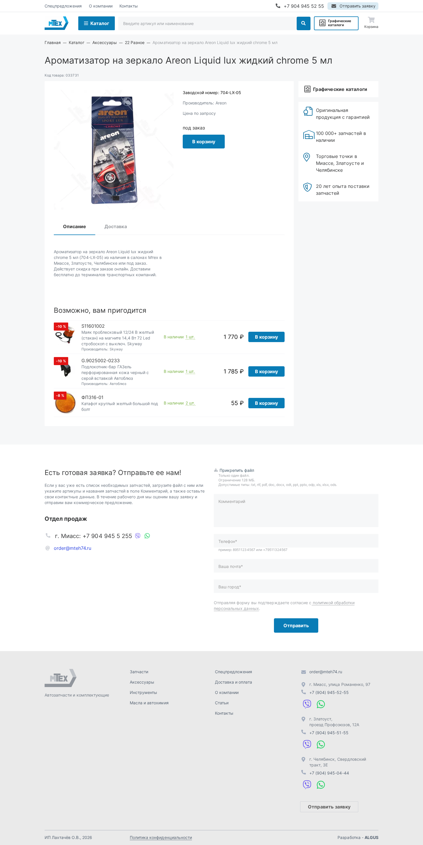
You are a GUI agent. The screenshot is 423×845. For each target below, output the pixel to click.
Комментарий (231, 501)
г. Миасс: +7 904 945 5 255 (93, 536)
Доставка (115, 226)
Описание (74, 226)
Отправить (296, 625)
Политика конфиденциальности (161, 837)
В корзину (203, 141)
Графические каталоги (339, 23)
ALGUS (371, 837)
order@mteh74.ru (73, 548)
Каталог (99, 23)
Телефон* (227, 541)
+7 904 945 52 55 (304, 6)
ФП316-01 (92, 397)
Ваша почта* (230, 566)
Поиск (303, 23)
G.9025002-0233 (100, 360)
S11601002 (93, 326)
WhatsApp (147, 536)
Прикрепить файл (237, 470)
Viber (137, 536)
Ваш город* (229, 586)
